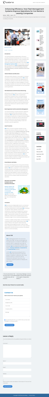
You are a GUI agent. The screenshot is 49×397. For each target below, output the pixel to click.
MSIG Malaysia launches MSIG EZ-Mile (41, 31)
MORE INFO (10, 264)
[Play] (38, 125)
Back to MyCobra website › (39, 2)
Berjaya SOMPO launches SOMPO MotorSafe (42, 49)
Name (4, 361)
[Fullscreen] (44, 125)
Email (4, 367)
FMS (16, 65)
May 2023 (39, 159)
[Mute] (43, 125)
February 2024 (40, 151)
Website (4, 373)
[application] (40, 124)
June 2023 (39, 156)
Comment (5, 343)
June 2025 (39, 149)
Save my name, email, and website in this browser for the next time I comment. (17, 382)
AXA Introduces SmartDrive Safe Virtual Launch (42, 55)
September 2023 (40, 154)
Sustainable (8, 191)
